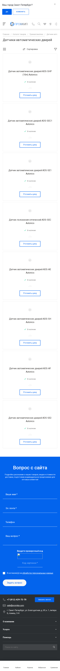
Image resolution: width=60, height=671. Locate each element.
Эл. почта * (11, 508)
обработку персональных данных (37, 573)
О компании (8, 621)
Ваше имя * (11, 494)
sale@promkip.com (15, 605)
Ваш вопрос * (13, 536)
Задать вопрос (14, 582)
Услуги (6, 629)
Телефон (10, 522)
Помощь (7, 637)
